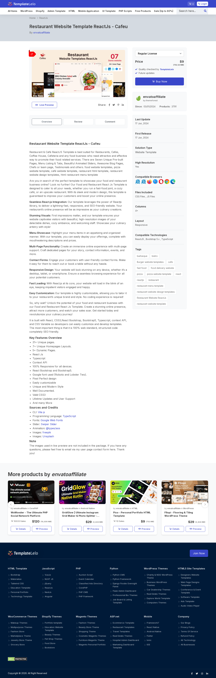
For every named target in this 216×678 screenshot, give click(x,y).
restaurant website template (151, 303)
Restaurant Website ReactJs (151, 297)
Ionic (149, 640)
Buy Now (161, 81)
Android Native (88, 508)
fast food (141, 268)
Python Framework (122, 579)
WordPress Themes (156, 568)
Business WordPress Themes (157, 584)
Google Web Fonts (52, 420)
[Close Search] (205, 11)
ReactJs (43, 18)
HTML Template (17, 568)
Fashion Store (17, 631)
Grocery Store (18, 644)
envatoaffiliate (41, 32)
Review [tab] (78, 121)
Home (32, 18)
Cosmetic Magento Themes (92, 636)
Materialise (16, 579)
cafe (170, 262)
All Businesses (188, 644)
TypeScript (69, 416)
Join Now (199, 553)
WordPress (26, 11)
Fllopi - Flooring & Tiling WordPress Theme (178, 514)
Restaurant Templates (123, 627)
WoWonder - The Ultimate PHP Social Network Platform (29, 514)
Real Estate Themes (156, 594)
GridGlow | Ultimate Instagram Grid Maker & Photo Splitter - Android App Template (80, 514)
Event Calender (86, 579)
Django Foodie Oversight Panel (125, 585)
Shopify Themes (52, 616)
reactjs (140, 280)
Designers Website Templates (190, 576)
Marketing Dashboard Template (123, 646)
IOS (148, 644)
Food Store (50, 643)
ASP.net (114, 616)
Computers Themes (156, 602)
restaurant (153, 280)
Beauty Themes (52, 634)
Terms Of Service (189, 631)
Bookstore (50, 647)
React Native (153, 627)
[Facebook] (192, 673)
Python (114, 568)
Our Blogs (185, 622)
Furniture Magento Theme (92, 640)
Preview (43, 529)
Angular (48, 596)
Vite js (41, 412)
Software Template (190, 597)
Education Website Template (54, 629)
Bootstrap (15, 574)
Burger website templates (150, 262)
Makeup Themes (19, 622)
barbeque (142, 256)
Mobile (148, 616)
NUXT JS (49, 579)
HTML (72, 11)
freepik (47, 432)
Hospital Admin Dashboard (126, 640)
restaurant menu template (150, 285)
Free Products (143, 11)
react (178, 274)
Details (22, 529)
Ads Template (187, 601)
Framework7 (153, 622)
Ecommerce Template (123, 622)
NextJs (48, 592)
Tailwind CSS (17, 583)
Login (203, 3)
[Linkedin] (207, 673)
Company (183, 616)
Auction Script (86, 574)
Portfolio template (53, 622)
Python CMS (119, 574)
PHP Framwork (86, 596)
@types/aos (53, 428)
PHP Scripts (125, 11)
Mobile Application (88, 11)
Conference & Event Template (191, 591)
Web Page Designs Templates (190, 584)
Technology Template (21, 596)
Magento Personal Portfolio (92, 644)
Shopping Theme (87, 631)
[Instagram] (202, 673)
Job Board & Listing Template (122, 601)
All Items (12, 11)
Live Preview (47, 105)
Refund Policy (187, 636)
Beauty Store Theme (89, 627)
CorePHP (33, 508)
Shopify (40, 11)
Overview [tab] (47, 121)
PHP (78, 568)
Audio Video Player (190, 605)
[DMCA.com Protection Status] (108, 659)
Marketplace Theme (21, 636)
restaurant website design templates (156, 291)
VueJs (48, 574)
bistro (155, 256)
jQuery (48, 583)
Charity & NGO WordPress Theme (160, 576)
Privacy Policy (187, 627)
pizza (140, 274)
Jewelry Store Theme (21, 640)
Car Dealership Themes (158, 589)
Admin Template (56, 11)
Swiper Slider (49, 424)
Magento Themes (86, 616)
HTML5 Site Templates (191, 568)
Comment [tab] (110, 121)
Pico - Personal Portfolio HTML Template (132, 514)
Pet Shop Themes (53, 639)
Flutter (150, 636)
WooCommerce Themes (22, 616)
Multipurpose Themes (21, 627)
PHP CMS (83, 592)
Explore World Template (158, 598)
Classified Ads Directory (91, 583)
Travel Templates (121, 631)
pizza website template (159, 274)
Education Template (20, 587)
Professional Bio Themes (125, 595)
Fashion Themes (87, 622)
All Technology (188, 640)
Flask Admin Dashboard (124, 591)
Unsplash (48, 436)
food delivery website (162, 268)
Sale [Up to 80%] (163, 11)
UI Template (109, 11)
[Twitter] (197, 673)
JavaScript (48, 568)
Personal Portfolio (19, 592)
